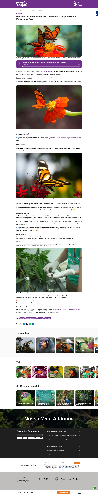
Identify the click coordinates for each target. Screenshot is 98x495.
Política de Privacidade (64, 467)
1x (78, 64)
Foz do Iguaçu (40, 318)
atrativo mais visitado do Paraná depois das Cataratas (68, 309)
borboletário (22, 318)
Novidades (19, 13)
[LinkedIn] (33, 324)
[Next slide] (95, 345)
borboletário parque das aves (31, 318)
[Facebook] (24, 324)
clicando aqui (35, 302)
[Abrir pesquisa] (74, 492)
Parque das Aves (47, 318)
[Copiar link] (37, 324)
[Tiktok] (42, 479)
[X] (27, 324)
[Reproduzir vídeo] (23, 372)
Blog (21, 10)
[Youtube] (49, 479)
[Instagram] (39, 479)
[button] (63, 431)
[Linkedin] (47, 479)
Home (17, 10)
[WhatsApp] (30, 324)
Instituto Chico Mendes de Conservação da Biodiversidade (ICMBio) (63, 137)
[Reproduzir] (23, 64)
